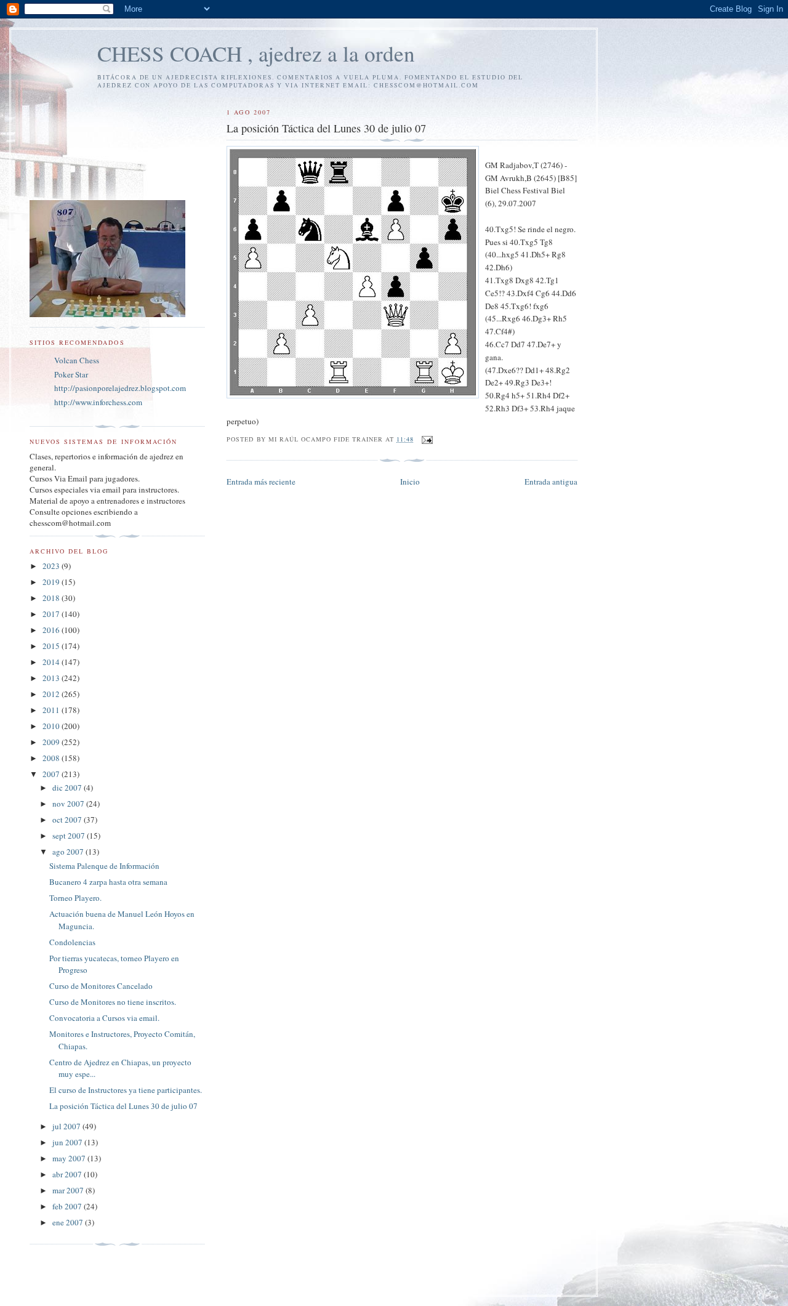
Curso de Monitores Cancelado (101, 985)
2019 (52, 581)
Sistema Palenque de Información (104, 865)
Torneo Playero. (75, 897)
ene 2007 (68, 1222)
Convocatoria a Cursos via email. (104, 1017)
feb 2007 (68, 1206)
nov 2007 (69, 803)
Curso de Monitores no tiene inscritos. (112, 1001)
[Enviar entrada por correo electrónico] (427, 439)
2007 (52, 774)
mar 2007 (69, 1190)
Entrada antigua (551, 481)
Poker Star (71, 374)
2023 (52, 565)
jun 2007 (68, 1142)
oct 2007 (68, 819)
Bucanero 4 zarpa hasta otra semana (108, 881)
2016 (52, 629)
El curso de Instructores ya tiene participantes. (125, 1089)
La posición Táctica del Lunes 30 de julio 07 (123, 1105)
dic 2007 (68, 787)
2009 (52, 742)
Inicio (410, 481)
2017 (52, 613)
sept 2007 (69, 835)
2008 (52, 758)
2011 (52, 709)
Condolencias (72, 942)
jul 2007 (67, 1126)
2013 (52, 677)
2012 (52, 693)
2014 (52, 661)
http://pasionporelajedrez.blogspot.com (120, 387)
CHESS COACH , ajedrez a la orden (256, 53)
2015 (52, 645)
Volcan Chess (76, 360)
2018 (52, 597)
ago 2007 (69, 851)
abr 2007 (68, 1174)
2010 (52, 726)
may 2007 (69, 1158)
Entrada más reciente (261, 481)
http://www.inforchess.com (98, 402)
